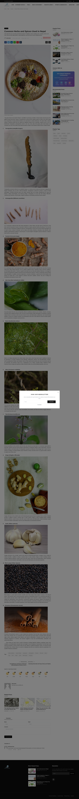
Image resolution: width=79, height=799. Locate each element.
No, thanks (39, 404)
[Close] (58, 392)
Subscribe (52, 401)
